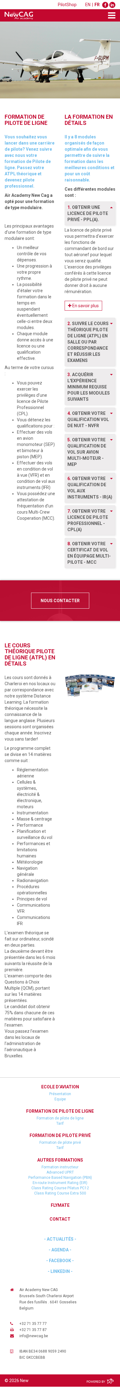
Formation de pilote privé (60, 1135)
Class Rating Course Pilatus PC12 (60, 1188)
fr (97, 4)
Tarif (60, 1123)
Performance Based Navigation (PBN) (60, 1177)
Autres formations (60, 1160)
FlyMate (60, 1205)
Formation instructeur (60, 1167)
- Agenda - (60, 1249)
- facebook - (60, 1260)
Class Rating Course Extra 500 (60, 1193)
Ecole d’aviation (60, 1086)
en (87, 4)
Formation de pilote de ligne (60, 1111)
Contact (60, 1219)
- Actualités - (60, 1239)
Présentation (60, 1094)
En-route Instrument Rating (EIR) (60, 1183)
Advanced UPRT (60, 1172)
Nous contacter (60, 600)
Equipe (60, 1099)
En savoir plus (85, 305)
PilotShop (67, 4)
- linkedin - (60, 1271)
